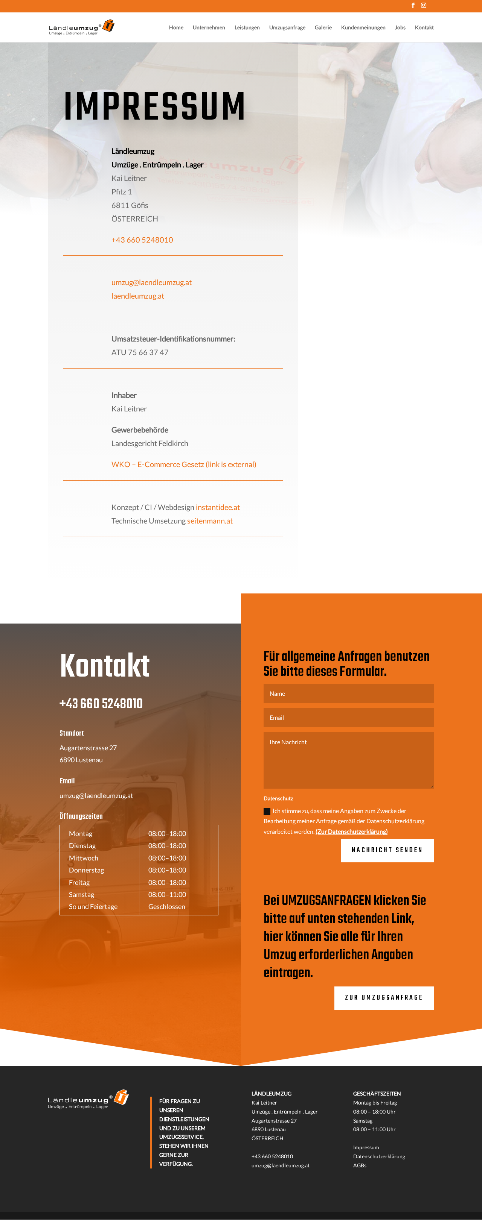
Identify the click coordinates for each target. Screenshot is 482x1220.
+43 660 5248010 (142, 239)
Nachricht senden (387, 850)
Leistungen (247, 27)
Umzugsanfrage (287, 27)
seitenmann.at (210, 520)
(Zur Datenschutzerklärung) (352, 831)
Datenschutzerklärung (379, 1156)
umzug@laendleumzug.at (151, 282)
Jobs (400, 27)
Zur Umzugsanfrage (384, 997)
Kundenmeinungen (363, 27)
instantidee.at (218, 506)
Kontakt (424, 27)
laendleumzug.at (137, 295)
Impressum (366, 1147)
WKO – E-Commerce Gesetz (183, 464)
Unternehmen (209, 27)
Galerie (323, 27)
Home (176, 27)
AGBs (359, 1165)
